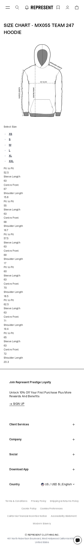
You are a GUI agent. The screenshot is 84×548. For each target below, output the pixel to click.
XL (10, 156)
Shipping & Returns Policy (64, 501)
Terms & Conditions (16, 501)
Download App (18, 469)
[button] (76, 7)
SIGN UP (18, 404)
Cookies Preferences (51, 508)
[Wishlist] (58, 7)
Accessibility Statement (64, 516)
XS (10, 134)
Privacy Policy (38, 501)
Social (13, 454)
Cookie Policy (29, 508)
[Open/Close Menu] (8, 7)
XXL (11, 161)
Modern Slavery (42, 523)
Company (15, 439)
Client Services (19, 424)
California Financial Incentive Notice (27, 516)
